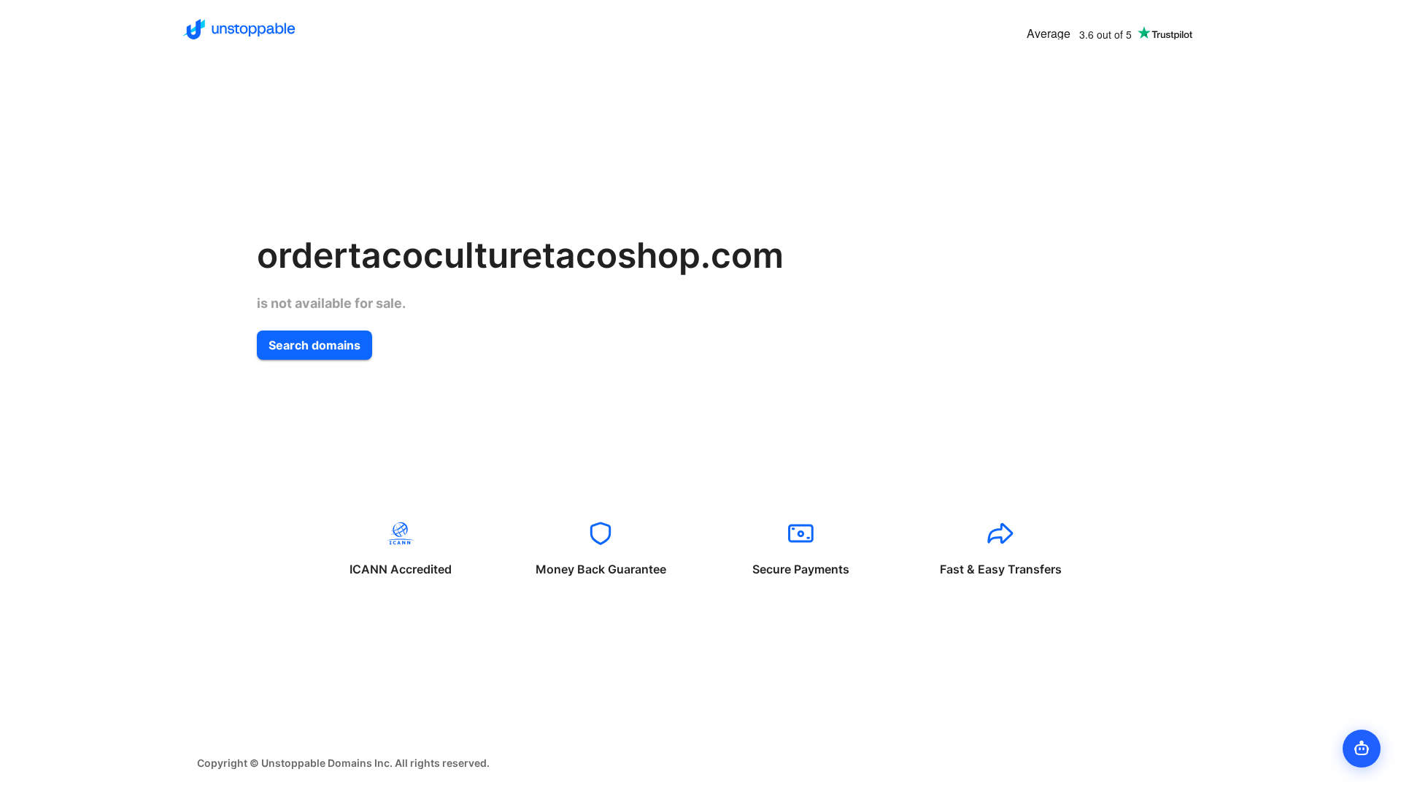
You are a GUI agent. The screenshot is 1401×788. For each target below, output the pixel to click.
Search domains (314, 345)
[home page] (239, 29)
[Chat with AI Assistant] (1362, 749)
